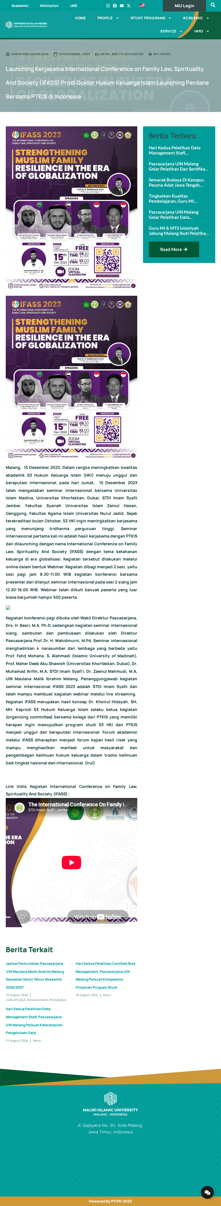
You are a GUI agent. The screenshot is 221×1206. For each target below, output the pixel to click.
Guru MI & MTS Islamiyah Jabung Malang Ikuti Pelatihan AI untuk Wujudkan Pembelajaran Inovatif (178, 230)
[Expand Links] (207, 1192)
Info (198, 31)
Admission (49, 5)
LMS (73, 5)
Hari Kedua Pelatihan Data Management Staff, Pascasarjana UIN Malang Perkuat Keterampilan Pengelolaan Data (175, 150)
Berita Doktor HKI (128, 54)
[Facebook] (115, 6)
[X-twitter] (129, 6)
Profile (105, 18)
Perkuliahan (57, 1000)
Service (168, 31)
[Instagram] (108, 6)
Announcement (37, 1000)
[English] (146, 6)
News (105, 54)
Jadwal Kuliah (16, 1000)
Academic (20, 5)
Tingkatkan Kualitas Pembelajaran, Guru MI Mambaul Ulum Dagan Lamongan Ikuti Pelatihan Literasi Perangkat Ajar (174, 198)
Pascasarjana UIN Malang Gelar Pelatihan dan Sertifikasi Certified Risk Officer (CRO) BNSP (178, 166)
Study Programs (148, 18)
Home (80, 18)
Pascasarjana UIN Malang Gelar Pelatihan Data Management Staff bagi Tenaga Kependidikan (179, 214)
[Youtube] (122, 6)
